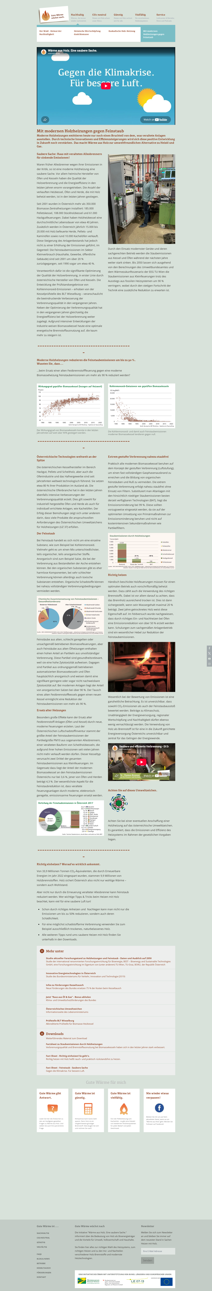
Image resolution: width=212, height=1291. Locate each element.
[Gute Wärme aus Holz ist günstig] (88, 1109)
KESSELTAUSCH (44, 1268)
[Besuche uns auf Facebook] (209, 648)
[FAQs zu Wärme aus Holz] (52, 1109)
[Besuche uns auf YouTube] (209, 658)
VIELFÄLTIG (42, 1247)
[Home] (54, 15)
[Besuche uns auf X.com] (209, 653)
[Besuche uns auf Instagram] (209, 663)
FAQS (39, 1254)
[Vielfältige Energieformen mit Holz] (124, 1109)
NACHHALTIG (43, 1233)
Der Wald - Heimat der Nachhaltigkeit (50, 33)
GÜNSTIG (41, 1242)
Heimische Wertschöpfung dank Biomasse (87, 33)
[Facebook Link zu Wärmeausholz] (159, 1108)
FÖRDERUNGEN (44, 1272)
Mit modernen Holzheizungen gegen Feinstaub (153, 34)
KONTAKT (41, 1277)
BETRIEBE (41, 1263)
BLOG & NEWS (43, 1258)
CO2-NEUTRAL (43, 1237)
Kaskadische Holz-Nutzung (122, 31)
